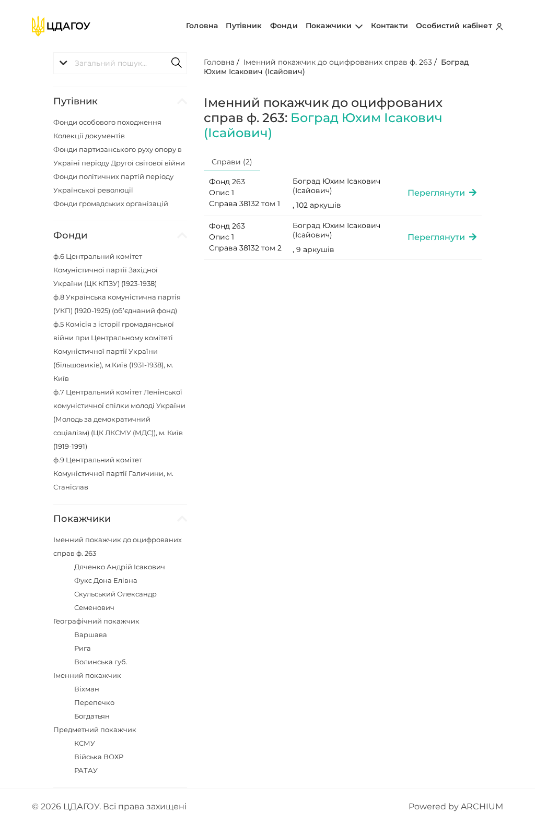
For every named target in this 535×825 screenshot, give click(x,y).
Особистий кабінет (455, 25)
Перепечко (94, 702)
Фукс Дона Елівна (105, 580)
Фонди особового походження (107, 122)
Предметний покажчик (94, 729)
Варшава (90, 634)
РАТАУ (86, 770)
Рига (82, 648)
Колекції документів (89, 135)
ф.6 (105, 270)
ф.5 (113, 351)
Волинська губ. (100, 661)
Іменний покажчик (87, 675)
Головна (202, 25)
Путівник (244, 25)
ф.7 (119, 419)
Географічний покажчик (96, 621)
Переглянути (438, 193)
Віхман (86, 689)
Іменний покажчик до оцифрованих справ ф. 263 (337, 62)
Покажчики (330, 25)
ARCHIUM (482, 806)
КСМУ (84, 743)
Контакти (389, 25)
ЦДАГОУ (81, 806)
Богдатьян (92, 716)
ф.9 (113, 473)
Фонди (284, 25)
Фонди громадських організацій (110, 203)
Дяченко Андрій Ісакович (119, 567)
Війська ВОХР (98, 756)
